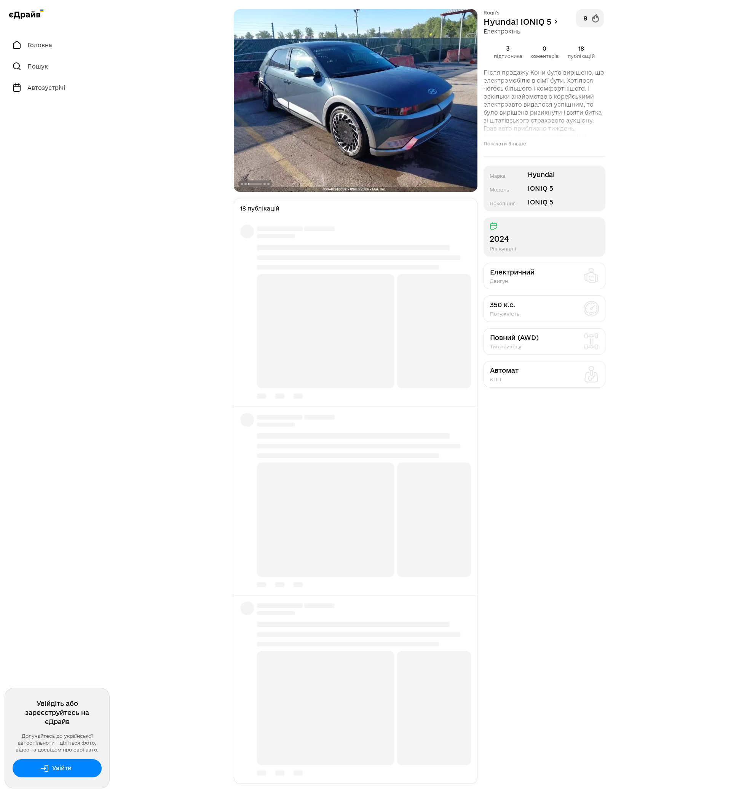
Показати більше (505, 143)
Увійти (62, 768)
